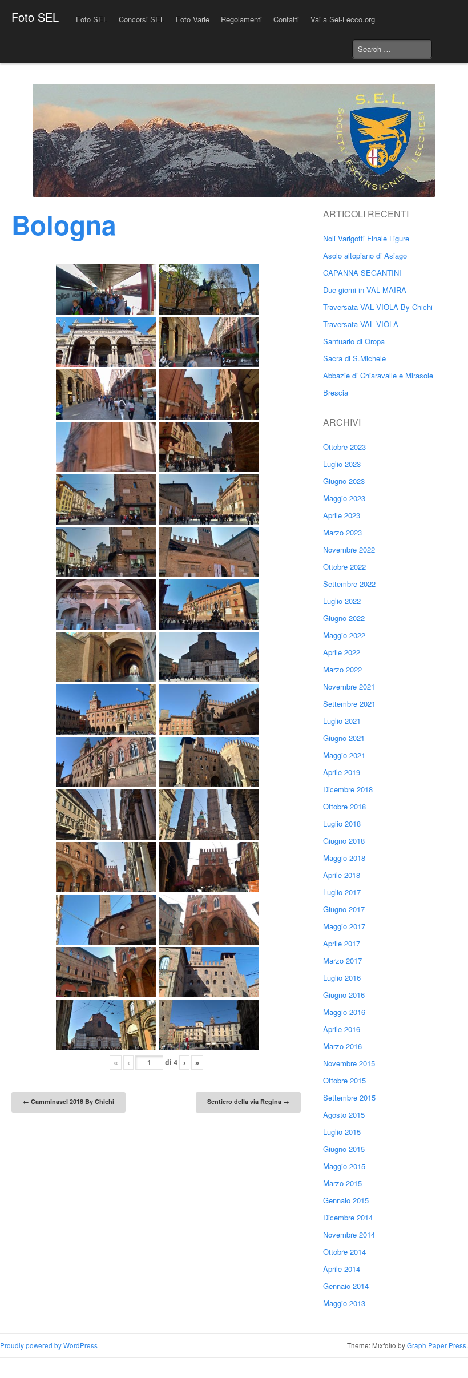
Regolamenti (241, 19)
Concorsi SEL (141, 19)
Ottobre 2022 (344, 566)
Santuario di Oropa (354, 341)
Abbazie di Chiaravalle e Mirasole (378, 375)
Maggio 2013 (344, 1303)
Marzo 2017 (342, 960)
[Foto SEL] (234, 140)
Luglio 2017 (342, 892)
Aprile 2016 (341, 1029)
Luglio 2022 (342, 600)
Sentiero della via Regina (248, 1101)
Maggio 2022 (344, 635)
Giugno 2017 (344, 909)
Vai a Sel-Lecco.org (342, 19)
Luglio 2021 (342, 720)
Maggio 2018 (344, 857)
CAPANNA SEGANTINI (362, 272)
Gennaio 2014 (346, 1285)
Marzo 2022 (342, 669)
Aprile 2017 (341, 943)
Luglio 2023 (342, 463)
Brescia (335, 392)
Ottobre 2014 (344, 1251)
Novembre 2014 (349, 1234)
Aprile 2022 (341, 652)
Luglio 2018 (342, 823)
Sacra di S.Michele (354, 358)
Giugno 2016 (344, 994)
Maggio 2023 (344, 498)
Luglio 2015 (342, 1131)
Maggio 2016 (344, 1011)
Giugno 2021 (344, 737)
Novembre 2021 (349, 686)
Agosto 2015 (344, 1114)
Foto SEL (35, 17)
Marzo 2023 (342, 532)
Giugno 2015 (344, 1148)
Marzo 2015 (342, 1183)
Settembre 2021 (349, 703)
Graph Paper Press (436, 1345)
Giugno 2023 (344, 481)
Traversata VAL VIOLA (360, 324)
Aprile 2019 (341, 772)
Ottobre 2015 (344, 1080)
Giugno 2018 (344, 840)
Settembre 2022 (349, 583)
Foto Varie (192, 19)
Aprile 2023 (341, 515)
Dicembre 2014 (348, 1217)
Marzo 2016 (342, 1046)
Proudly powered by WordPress (49, 1345)
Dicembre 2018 (348, 789)
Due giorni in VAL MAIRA (364, 289)
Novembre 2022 (349, 549)
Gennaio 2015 (346, 1200)
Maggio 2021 (344, 755)
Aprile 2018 (341, 874)
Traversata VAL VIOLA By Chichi (378, 306)
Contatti (286, 19)
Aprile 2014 (341, 1268)
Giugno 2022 (344, 618)
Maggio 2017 (344, 926)
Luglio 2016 (342, 977)
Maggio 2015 (344, 1166)
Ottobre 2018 (344, 806)
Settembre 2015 (349, 1097)
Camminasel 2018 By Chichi (68, 1101)
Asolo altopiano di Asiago (365, 255)
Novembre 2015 (349, 1063)
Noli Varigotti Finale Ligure (366, 238)
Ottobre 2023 (344, 446)
